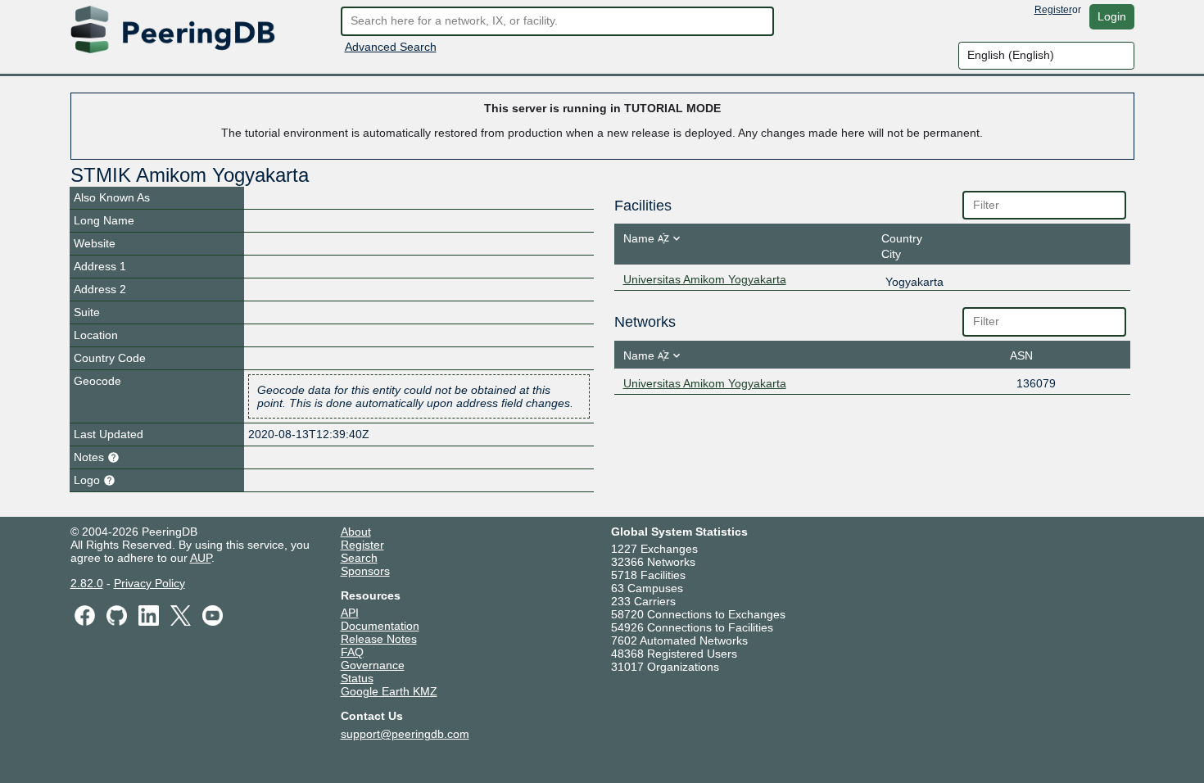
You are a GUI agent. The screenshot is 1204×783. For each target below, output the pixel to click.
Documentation (380, 625)
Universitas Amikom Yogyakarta (704, 279)
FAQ (352, 652)
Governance (373, 665)
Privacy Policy (149, 583)
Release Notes (379, 638)
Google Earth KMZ (389, 691)
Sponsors (365, 570)
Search (359, 557)
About (356, 531)
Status (357, 678)
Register (1053, 10)
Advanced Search (391, 46)
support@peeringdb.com (405, 733)
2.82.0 (86, 583)
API (350, 612)
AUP (200, 557)
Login (1112, 16)
